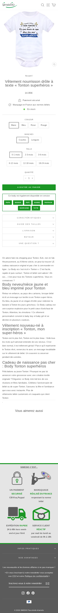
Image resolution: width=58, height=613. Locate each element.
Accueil (28, 76)
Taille (29, 149)
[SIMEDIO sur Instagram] (23, 593)
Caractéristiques (29, 218)
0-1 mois (16, 155)
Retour (29, 237)
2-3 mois (29, 155)
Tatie (35, 208)
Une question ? (29, 243)
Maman (18, 202)
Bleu (24, 125)
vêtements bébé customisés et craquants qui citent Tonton (26, 396)
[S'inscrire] (47, 583)
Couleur (29, 119)
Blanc (13, 125)
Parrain (48, 202)
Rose (33, 125)
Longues (35, 140)
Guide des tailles (29, 224)
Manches (29, 134)
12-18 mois (28, 163)
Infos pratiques (28, 548)
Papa (8, 202)
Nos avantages (28, 558)
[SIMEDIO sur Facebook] (28, 593)
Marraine (24, 208)
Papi (28, 202)
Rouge (44, 125)
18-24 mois (44, 163)
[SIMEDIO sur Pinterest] (33, 593)
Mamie (37, 202)
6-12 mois (13, 163)
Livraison (29, 231)
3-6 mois (42, 155)
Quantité (29, 172)
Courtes (22, 140)
